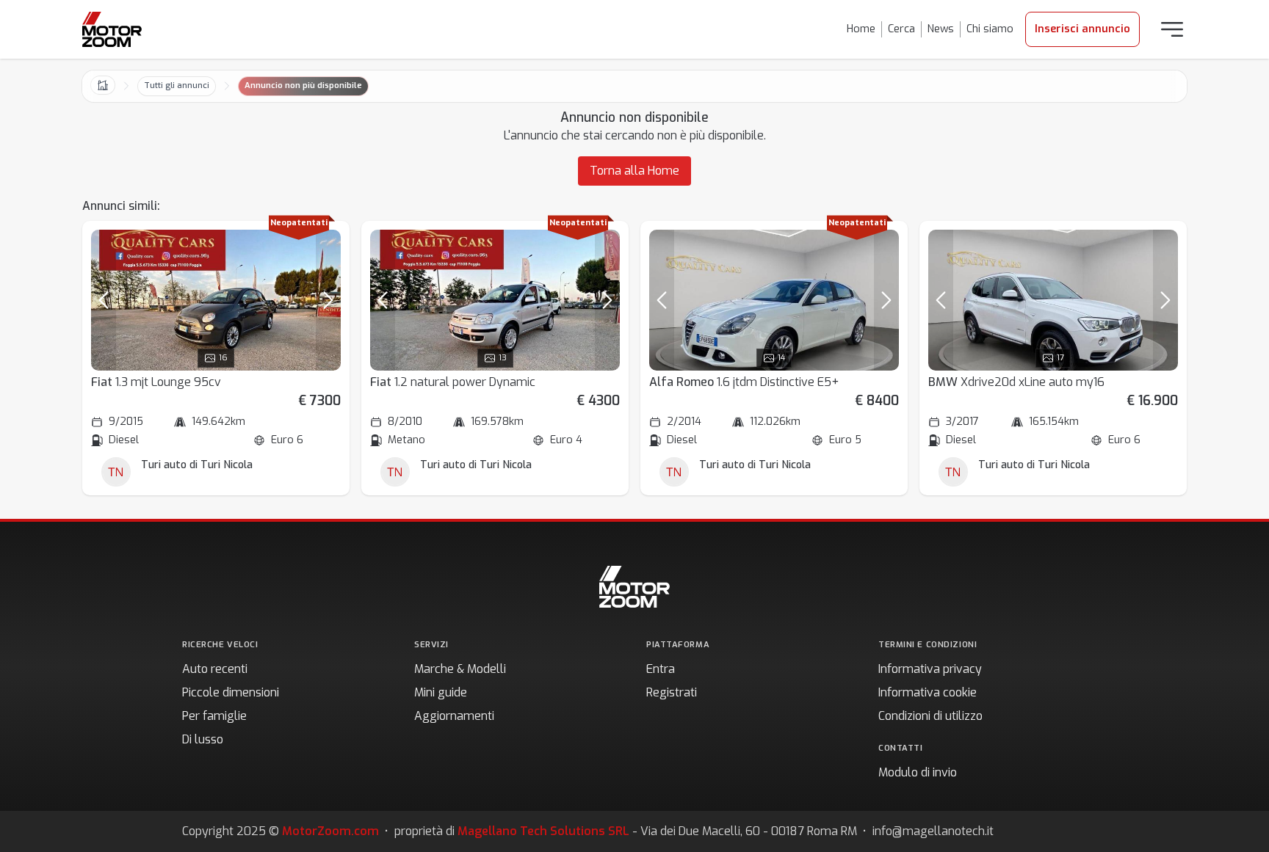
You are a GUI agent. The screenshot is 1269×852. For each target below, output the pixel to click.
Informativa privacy (930, 669)
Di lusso (202, 739)
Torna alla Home (634, 170)
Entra (660, 669)
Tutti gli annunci (176, 85)
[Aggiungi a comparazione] (323, 247)
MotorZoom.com (330, 831)
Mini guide (440, 692)
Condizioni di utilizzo (930, 716)
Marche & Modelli (460, 669)
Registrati (671, 692)
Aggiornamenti (454, 716)
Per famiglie (214, 716)
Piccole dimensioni (230, 692)
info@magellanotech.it (933, 831)
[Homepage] (112, 29)
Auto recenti (214, 669)
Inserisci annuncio (1082, 29)
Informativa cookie (927, 692)
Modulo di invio (917, 772)
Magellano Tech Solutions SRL (543, 831)
